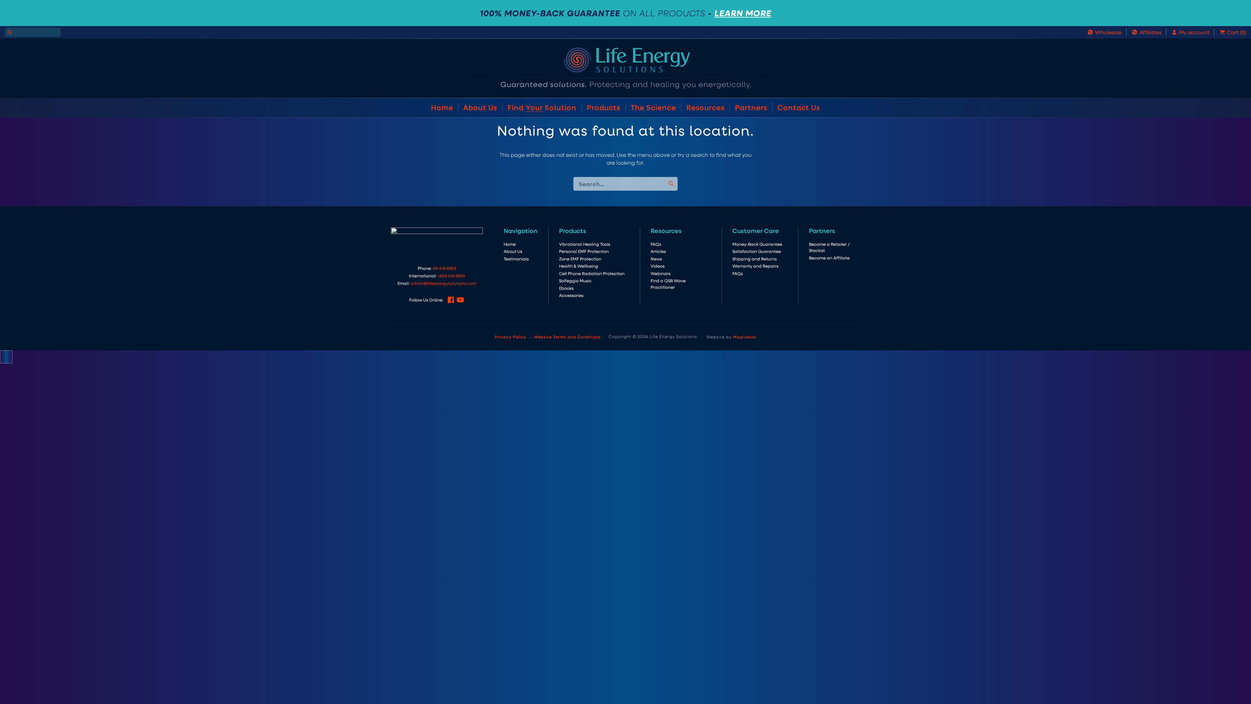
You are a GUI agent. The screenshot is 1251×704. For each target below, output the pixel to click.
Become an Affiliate (829, 257)
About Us (480, 107)
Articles (658, 251)
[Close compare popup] (6, 356)
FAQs (656, 244)
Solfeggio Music (575, 280)
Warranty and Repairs (755, 266)
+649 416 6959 (451, 275)
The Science (653, 107)
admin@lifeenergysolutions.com (443, 283)
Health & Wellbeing (578, 266)
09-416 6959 (444, 268)
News (656, 258)
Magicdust (744, 336)
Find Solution (542, 107)
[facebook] (451, 300)
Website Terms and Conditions (567, 336)
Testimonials (516, 258)
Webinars (660, 273)
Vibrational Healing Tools (584, 244)
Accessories (571, 295)
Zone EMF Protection (580, 258)
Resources (705, 107)
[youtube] (460, 300)
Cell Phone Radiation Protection (592, 273)
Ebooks (566, 288)
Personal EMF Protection (584, 251)
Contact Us (798, 107)
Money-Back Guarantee (757, 244)
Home (442, 107)
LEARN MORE (742, 13)
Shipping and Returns (754, 258)
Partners (751, 107)
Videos (658, 266)
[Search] (9, 32)
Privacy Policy (510, 336)
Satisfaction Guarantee (756, 251)
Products (603, 107)
